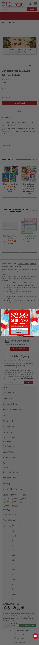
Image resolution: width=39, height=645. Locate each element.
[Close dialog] (37, 310)
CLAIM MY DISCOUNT (19, 332)
